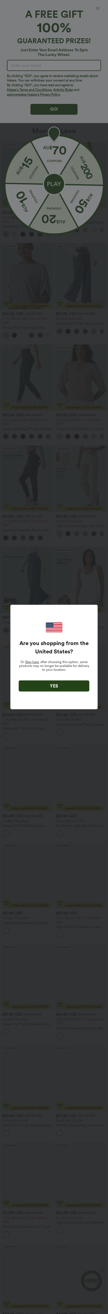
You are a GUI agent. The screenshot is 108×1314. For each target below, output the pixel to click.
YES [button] (54, 686)
